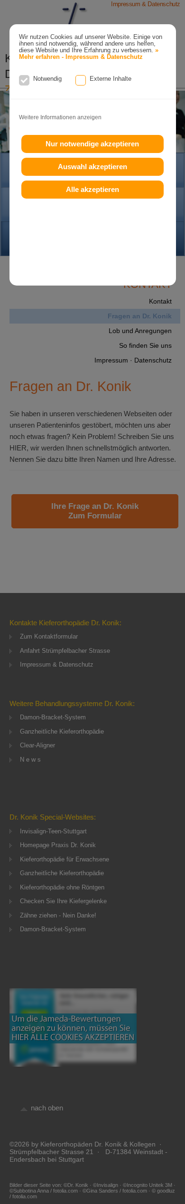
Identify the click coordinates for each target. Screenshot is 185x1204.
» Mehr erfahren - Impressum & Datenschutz (88, 53)
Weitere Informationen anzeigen (60, 117)
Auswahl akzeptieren (92, 166)
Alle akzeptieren (92, 189)
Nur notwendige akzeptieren (92, 144)
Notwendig (47, 78)
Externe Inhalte (110, 78)
